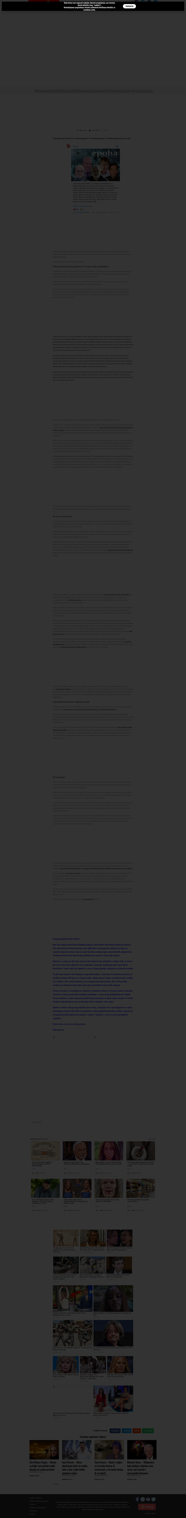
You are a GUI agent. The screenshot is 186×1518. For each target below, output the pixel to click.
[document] (93, 759)
